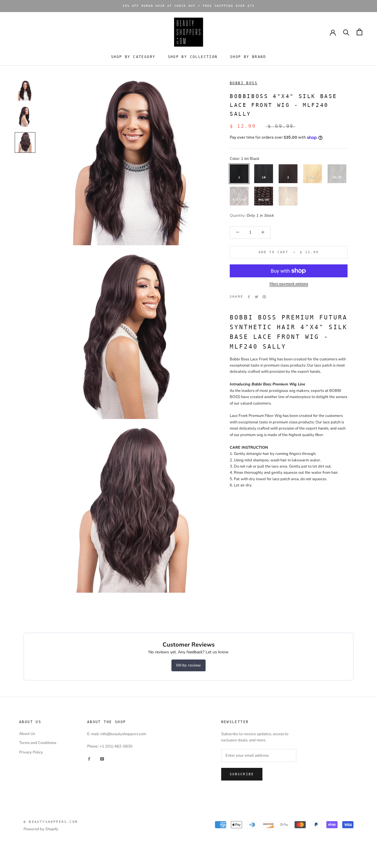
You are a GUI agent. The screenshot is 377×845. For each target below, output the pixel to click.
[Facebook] (249, 297)
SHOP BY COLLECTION (193, 57)
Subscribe (242, 774)
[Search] (346, 32)
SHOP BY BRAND (248, 57)
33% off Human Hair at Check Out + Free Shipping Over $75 (188, 5)
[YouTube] (102, 759)
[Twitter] (256, 297)
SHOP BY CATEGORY (133, 57)
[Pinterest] (264, 297)
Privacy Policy (31, 752)
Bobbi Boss (243, 83)
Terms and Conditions (37, 742)
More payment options (288, 283)
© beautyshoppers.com (51, 822)
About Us (27, 733)
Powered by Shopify (41, 829)
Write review (188, 665)
